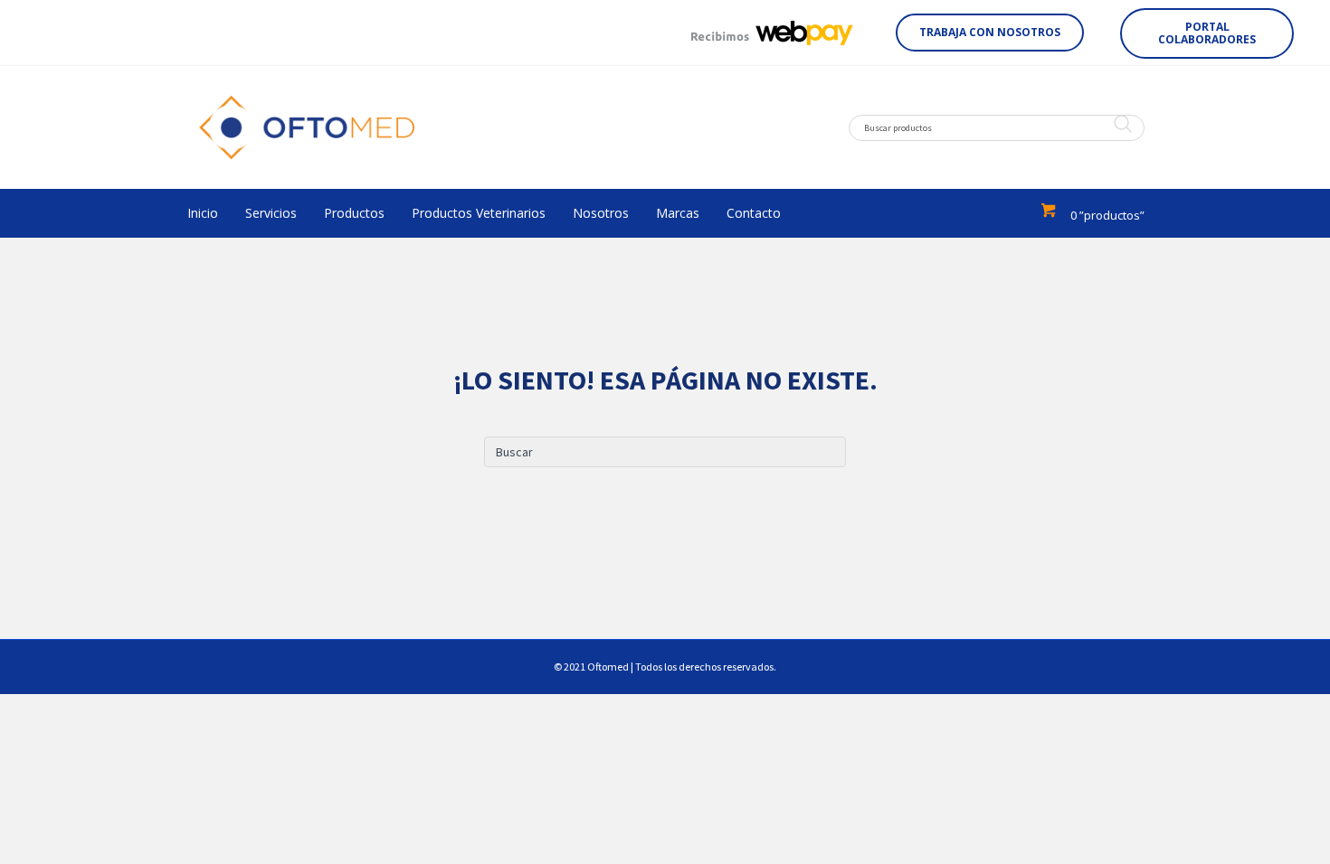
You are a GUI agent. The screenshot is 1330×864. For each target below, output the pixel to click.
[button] (990, 33)
